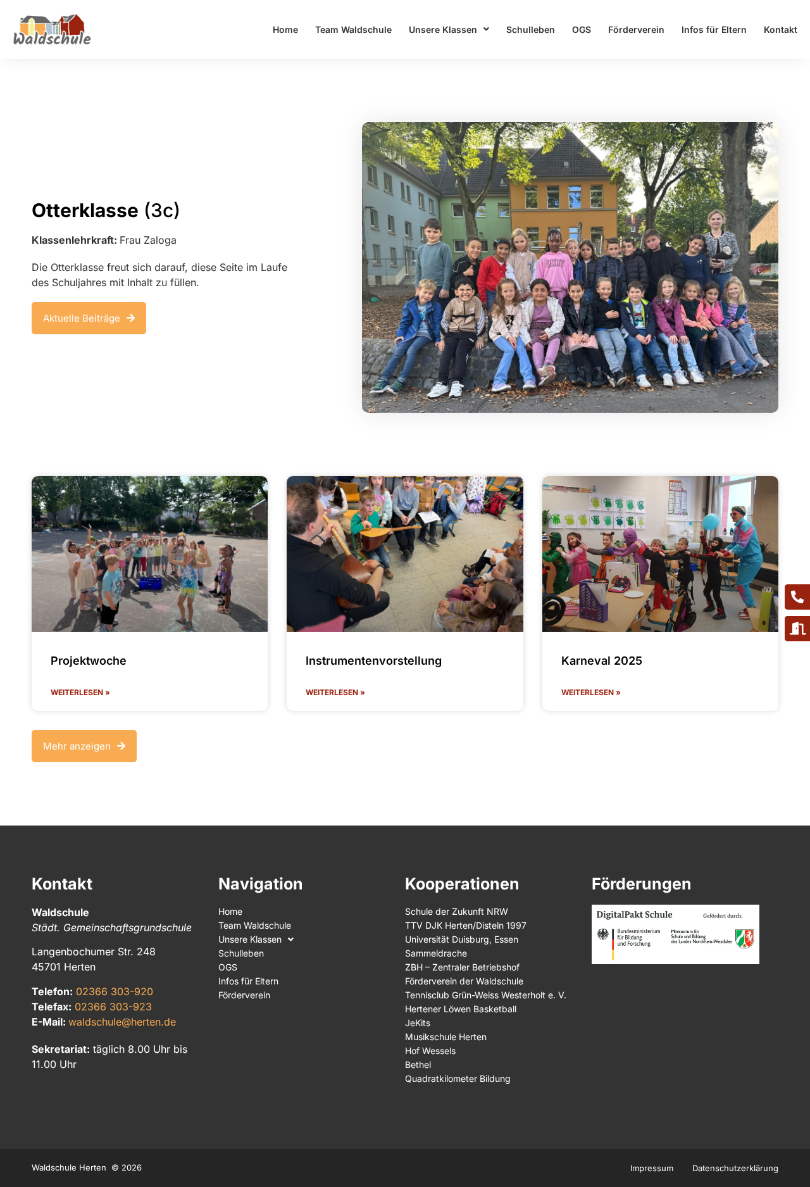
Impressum (651, 1168)
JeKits (417, 1022)
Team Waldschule (353, 29)
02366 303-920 (114, 991)
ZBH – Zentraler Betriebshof (462, 967)
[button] (84, 746)
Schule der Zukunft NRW (456, 911)
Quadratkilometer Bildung (458, 1078)
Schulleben (530, 29)
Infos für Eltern (714, 29)
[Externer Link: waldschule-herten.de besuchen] (52, 29)
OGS (581, 29)
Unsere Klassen (443, 29)
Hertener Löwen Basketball (460, 1008)
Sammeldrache (436, 953)
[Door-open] (797, 628)
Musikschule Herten (446, 1036)
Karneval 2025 (601, 660)
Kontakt (780, 29)
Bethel (418, 1064)
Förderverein (636, 29)
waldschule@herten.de (122, 1021)
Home (285, 29)
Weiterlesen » (80, 692)
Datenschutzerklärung (735, 1168)
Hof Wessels (430, 1050)
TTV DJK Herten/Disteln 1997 (465, 925)
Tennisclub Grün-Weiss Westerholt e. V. (485, 994)
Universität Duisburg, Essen (461, 939)
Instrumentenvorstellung (374, 660)
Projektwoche (89, 660)
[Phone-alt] (797, 597)
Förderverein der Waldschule (464, 981)
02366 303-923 (113, 1006)
